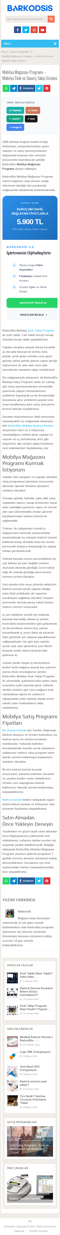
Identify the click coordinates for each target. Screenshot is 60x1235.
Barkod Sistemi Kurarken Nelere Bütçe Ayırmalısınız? (36, 992)
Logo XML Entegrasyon (35, 1051)
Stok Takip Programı (41, 330)
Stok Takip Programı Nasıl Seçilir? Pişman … (35, 1007)
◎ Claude (33, 110)
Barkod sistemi (12, 799)
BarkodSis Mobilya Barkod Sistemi (30, 425)
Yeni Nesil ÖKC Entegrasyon (30, 1068)
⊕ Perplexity (15, 110)
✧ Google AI (15, 127)
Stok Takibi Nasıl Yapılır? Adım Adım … (36, 975)
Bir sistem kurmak (14, 730)
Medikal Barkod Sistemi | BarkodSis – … (36, 1039)
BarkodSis (9, 1226)
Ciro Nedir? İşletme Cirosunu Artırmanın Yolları (33, 1099)
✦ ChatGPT (15, 119)
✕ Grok (31, 119)
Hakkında (19, 1231)
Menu (7, 43)
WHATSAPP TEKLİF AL (33, 302)
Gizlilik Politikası (38, 1231)
